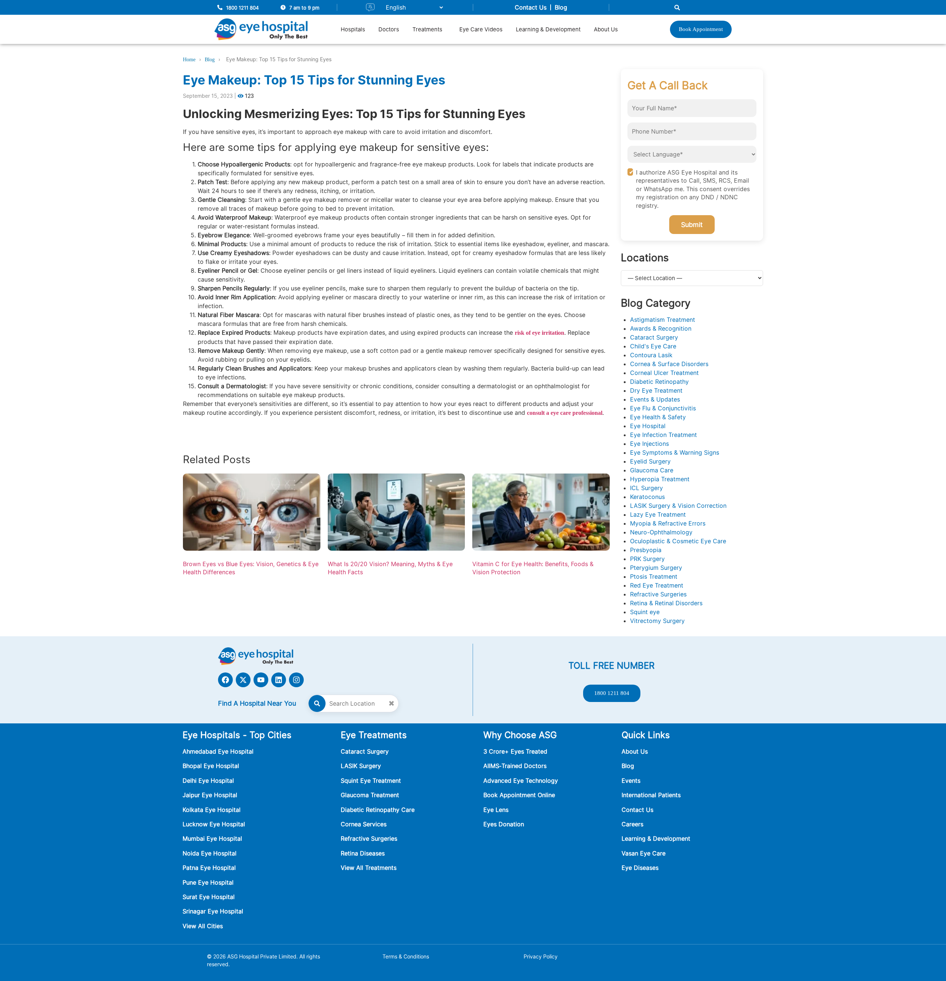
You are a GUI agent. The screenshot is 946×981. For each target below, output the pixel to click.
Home (189, 59)
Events (631, 780)
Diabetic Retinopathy (659, 381)
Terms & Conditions (405, 956)
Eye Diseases (640, 867)
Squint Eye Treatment (371, 780)
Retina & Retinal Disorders (666, 603)
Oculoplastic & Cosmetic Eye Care (678, 541)
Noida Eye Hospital (209, 853)
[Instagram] (296, 679)
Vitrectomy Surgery (657, 620)
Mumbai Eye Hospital (212, 838)
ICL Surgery (646, 488)
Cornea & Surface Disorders (669, 364)
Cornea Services (364, 824)
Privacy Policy (541, 956)
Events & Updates (655, 399)
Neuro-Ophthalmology (661, 532)
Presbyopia (645, 550)
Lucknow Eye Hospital (214, 824)
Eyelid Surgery (650, 461)
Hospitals (353, 29)
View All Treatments (369, 867)
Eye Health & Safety (658, 417)
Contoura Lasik (651, 355)
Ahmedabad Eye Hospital (218, 751)
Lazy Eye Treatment (658, 514)
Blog (561, 7)
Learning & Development (548, 29)
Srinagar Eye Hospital (213, 911)
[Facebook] (225, 679)
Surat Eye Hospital (209, 897)
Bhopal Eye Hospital (211, 766)
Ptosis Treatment (653, 576)
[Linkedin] (278, 679)
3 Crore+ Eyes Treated (515, 751)
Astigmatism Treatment (662, 319)
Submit (692, 224)
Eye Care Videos (481, 29)
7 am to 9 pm (304, 8)
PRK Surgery (647, 558)
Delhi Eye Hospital (208, 780)
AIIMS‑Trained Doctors (515, 766)
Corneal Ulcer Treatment (664, 372)
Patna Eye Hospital (209, 867)
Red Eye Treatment (656, 585)
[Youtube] (260, 679)
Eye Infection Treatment (663, 434)
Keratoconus (647, 496)
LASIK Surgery (361, 766)
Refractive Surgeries (658, 594)
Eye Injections (649, 443)
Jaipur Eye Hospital (210, 795)
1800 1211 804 (242, 8)
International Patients (651, 795)
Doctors (388, 29)
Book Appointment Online (519, 795)
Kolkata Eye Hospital (212, 809)
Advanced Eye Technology (520, 780)
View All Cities (203, 926)
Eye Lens (495, 809)
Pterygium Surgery (656, 567)
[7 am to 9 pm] (283, 7)
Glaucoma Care (651, 470)
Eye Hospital (648, 426)
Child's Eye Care (653, 346)
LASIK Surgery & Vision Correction (678, 505)
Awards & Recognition (660, 328)
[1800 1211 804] (219, 7)
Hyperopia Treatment (660, 479)
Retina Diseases (363, 853)
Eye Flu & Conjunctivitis (663, 408)
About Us (606, 29)
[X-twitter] (243, 679)
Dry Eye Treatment (656, 390)
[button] (429, 29)
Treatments (427, 29)
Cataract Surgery (654, 337)
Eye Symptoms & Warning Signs (674, 452)
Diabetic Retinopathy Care (378, 809)
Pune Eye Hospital (208, 882)
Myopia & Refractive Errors (667, 523)
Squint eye (645, 612)
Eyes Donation (504, 824)
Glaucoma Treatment (370, 795)
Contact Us (531, 7)
